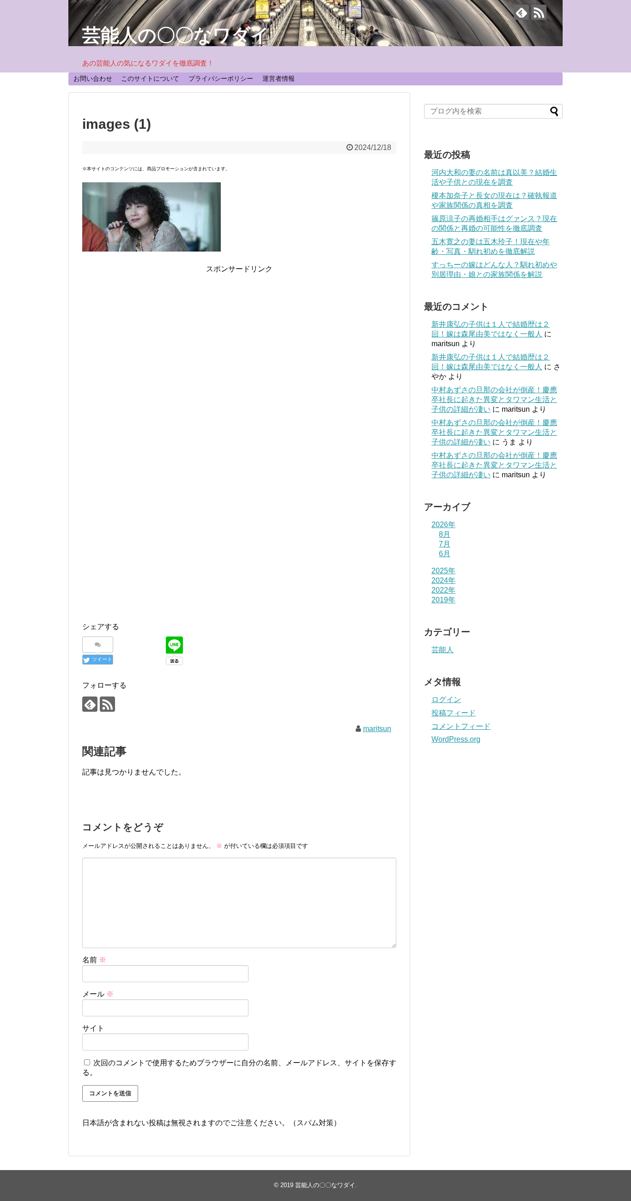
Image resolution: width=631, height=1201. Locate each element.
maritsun (377, 729)
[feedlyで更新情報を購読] (521, 12)
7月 (444, 544)
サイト (93, 1028)
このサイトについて (150, 78)
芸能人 (442, 650)
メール (98, 994)
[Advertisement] (239, 339)
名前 (94, 960)
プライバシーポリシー (220, 78)
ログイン (446, 699)
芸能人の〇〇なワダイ (175, 35)
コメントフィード (461, 726)
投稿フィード (453, 713)
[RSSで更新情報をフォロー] (538, 12)
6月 (444, 554)
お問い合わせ (92, 78)
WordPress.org (455, 739)
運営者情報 (278, 78)
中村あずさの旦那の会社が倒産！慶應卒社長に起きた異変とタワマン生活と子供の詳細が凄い (494, 399)
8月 (444, 534)
